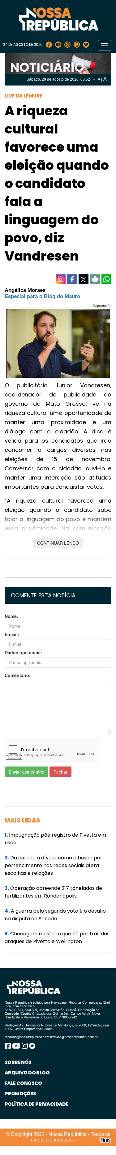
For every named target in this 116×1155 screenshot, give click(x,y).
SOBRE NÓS (18, 1062)
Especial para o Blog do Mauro (42, 296)
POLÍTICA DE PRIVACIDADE (36, 1104)
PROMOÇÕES (20, 1093)
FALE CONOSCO (23, 1083)
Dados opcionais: (23, 652)
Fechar (60, 772)
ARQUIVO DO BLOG (27, 1072)
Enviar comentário (26, 772)
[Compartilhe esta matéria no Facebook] (72, 279)
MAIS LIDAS (22, 820)
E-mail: (12, 634)
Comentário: (18, 675)
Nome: (11, 616)
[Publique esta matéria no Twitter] (83, 279)
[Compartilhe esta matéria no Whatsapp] (106, 279)
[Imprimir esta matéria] (95, 279)
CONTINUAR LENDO (58, 543)
